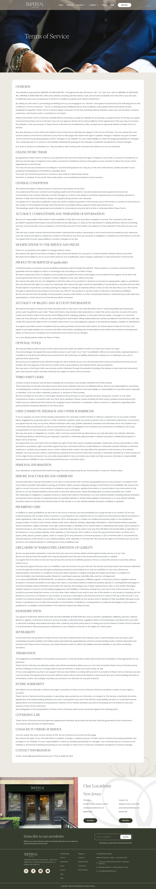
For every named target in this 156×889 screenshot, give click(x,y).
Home (61, 5)
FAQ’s (62, 874)
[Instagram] (26, 871)
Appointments (64, 861)
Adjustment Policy (83, 861)
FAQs (112, 5)
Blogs (61, 878)
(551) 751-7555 (123, 812)
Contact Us (81, 857)
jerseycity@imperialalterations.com (129, 808)
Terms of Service (83, 870)
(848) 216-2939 (67, 756)
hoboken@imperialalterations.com (93, 808)
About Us (70, 5)
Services (80, 5)
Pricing (104, 5)
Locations (92, 5)
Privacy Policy (82, 866)
